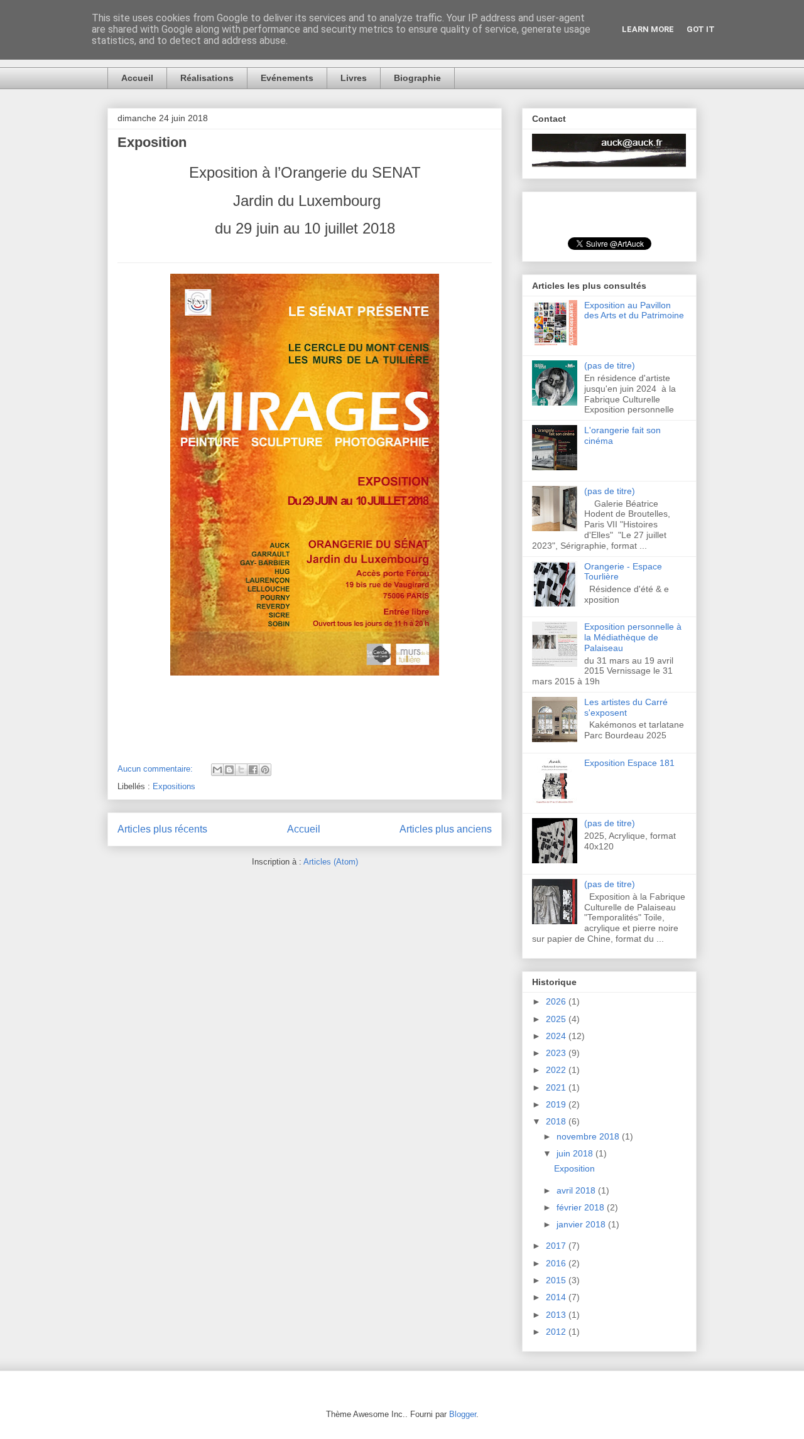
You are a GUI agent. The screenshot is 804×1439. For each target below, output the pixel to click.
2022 (557, 1070)
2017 (557, 1246)
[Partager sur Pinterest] (265, 769)
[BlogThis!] (229, 769)
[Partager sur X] (241, 769)
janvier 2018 (582, 1224)
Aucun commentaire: (156, 768)
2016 (557, 1263)
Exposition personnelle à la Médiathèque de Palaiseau (633, 637)
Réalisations (207, 78)
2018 (557, 1121)
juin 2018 (576, 1153)
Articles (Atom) (330, 861)
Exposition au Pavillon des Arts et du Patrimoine (634, 310)
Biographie (417, 78)
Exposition (152, 142)
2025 (557, 1019)
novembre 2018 (589, 1136)
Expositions (174, 786)
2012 (557, 1332)
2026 (557, 1001)
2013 (557, 1315)
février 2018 (582, 1207)
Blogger (462, 1414)
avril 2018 (577, 1190)
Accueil (137, 78)
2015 (557, 1280)
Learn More (648, 29)
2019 (557, 1104)
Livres (353, 78)
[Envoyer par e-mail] (217, 769)
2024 (557, 1036)
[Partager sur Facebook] (253, 769)
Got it (701, 29)
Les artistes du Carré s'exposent (626, 707)
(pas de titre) (609, 365)
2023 (557, 1053)
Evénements (287, 78)
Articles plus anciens (445, 829)
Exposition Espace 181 (629, 763)
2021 (557, 1087)
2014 (557, 1297)
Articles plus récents (162, 829)
